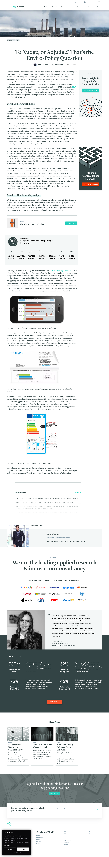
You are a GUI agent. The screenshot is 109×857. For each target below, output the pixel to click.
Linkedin (91, 836)
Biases (38, 839)
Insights (38, 835)
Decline (10, 849)
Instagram (91, 838)
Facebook (91, 832)
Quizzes (66, 844)
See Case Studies (89, 90)
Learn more (7, 845)
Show (77, 492)
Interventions (39, 837)
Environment (10, 40)
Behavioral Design (68, 834)
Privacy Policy (98, 854)
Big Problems (67, 840)
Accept (23, 849)
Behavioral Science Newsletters (72, 836)
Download (70, 223)
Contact (99, 7)
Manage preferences (16, 852)
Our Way (46, 7)
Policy (17, 40)
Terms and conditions (87, 854)
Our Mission (39, 841)
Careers (20, 2)
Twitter (91, 834)
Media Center (11, 2)
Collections (67, 838)
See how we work (90, 184)
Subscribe (29, 2)
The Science (67, 842)
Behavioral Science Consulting (71, 832)
